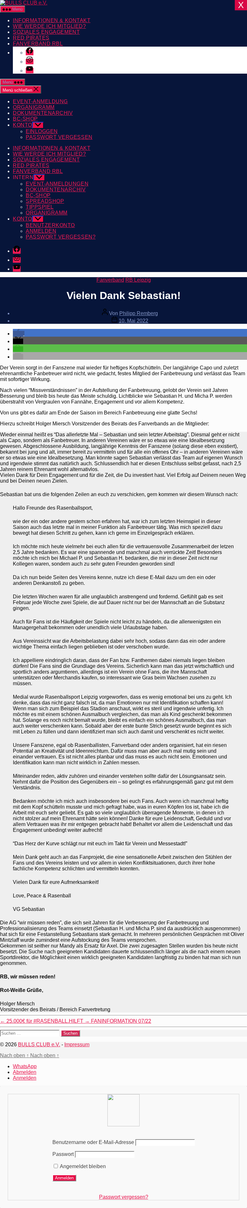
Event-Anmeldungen (57, 183)
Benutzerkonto (50, 225)
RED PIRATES (31, 38)
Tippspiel (40, 207)
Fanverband (110, 280)
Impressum (76, 1044)
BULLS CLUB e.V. (39, 1044)
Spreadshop (45, 201)
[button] (18, 333)
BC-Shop (25, 119)
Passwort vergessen (59, 137)
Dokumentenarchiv (43, 113)
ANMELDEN (41, 231)
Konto (22, 125)
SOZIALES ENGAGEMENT (46, 32)
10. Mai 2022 (133, 320)
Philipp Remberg (138, 313)
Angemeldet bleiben (82, 1166)
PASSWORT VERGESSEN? (61, 237)
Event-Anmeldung (40, 101)
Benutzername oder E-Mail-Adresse (93, 1142)
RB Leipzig (138, 280)
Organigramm (34, 107)
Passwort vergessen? (123, 1197)
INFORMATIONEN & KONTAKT (51, 20)
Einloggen (42, 131)
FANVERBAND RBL (38, 43)
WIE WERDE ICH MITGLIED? (49, 26)
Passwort (63, 1154)
